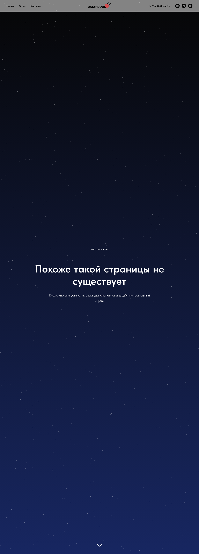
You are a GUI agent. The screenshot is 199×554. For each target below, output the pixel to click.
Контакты (35, 6)
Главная (10, 6)
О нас (22, 6)
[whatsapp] (190, 6)
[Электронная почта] (177, 6)
